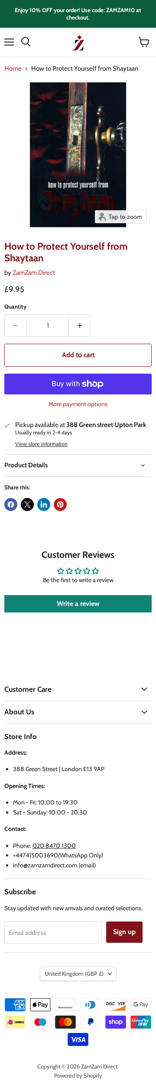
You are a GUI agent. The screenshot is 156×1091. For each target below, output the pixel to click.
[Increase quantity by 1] (80, 325)
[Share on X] (27, 504)
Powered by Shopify (78, 1075)
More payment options (78, 404)
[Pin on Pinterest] (60, 504)
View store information (41, 444)
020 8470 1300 (54, 846)
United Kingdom (74, 973)
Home (13, 68)
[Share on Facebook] (10, 504)
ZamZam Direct (34, 273)
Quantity (15, 306)
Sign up (124, 932)
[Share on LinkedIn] (43, 504)
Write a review (78, 603)
